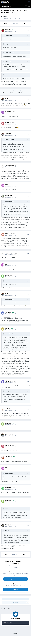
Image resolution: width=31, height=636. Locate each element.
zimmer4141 (8, 195)
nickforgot (8, 487)
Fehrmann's (7, 317)
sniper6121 (8, 111)
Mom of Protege (10, 234)
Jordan (7, 328)
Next (25, 23)
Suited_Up (8, 456)
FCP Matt (5, 16)
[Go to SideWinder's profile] (2, 381)
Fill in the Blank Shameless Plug (21, 413)
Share (16, 599)
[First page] (2, 23)
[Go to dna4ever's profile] (2, 134)
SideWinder (9, 381)
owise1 (7, 409)
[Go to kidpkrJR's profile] (2, 123)
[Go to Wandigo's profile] (2, 313)
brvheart (8, 29)
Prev (5, 23)
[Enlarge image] (24, 105)
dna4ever (8, 133)
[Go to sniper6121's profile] (2, 112)
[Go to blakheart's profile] (2, 424)
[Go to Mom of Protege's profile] (2, 234)
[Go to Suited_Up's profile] (2, 457)
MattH (7, 184)
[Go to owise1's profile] (2, 409)
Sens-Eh (8, 445)
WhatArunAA (9, 165)
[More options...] (28, 30)
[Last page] (29, 23)
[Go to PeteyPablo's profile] (2, 525)
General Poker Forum (14, 18)
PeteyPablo (9, 525)
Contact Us (15, 633)
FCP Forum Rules (7, 622)
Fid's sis (7, 99)
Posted (10, 31)
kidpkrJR (8, 122)
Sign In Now (15, 589)
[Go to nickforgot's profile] (2, 488)
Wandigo (8, 312)
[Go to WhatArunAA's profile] (2, 166)
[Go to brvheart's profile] (2, 30)
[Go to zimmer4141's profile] (2, 196)
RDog (7, 275)
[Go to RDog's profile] (2, 276)
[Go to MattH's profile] (2, 185)
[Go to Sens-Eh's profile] (2, 446)
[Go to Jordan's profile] (2, 329)
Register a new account (15, 579)
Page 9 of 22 (15, 23)
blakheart (8, 423)
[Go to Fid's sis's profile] (2, 99)
